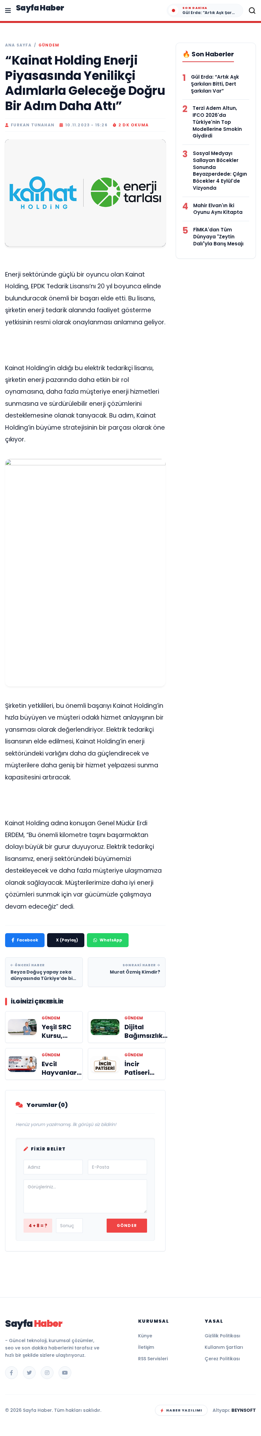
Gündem (49, 45)
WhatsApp (111, 940)
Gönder (127, 1225)
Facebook (27, 940)
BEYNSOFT (243, 1410)
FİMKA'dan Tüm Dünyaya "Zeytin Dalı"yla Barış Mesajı (218, 236)
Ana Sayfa (18, 45)
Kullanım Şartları (224, 1347)
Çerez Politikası (222, 1358)
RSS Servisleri (153, 1358)
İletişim (146, 1347)
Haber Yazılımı (184, 1410)
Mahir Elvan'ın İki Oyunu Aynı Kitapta (218, 209)
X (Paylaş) (67, 940)
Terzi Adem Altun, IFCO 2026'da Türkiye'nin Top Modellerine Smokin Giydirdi (217, 122)
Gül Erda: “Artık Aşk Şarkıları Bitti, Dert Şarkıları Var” (215, 84)
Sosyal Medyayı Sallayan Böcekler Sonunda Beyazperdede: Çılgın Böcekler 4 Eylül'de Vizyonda (220, 170)
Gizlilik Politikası (222, 1336)
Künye (145, 1336)
